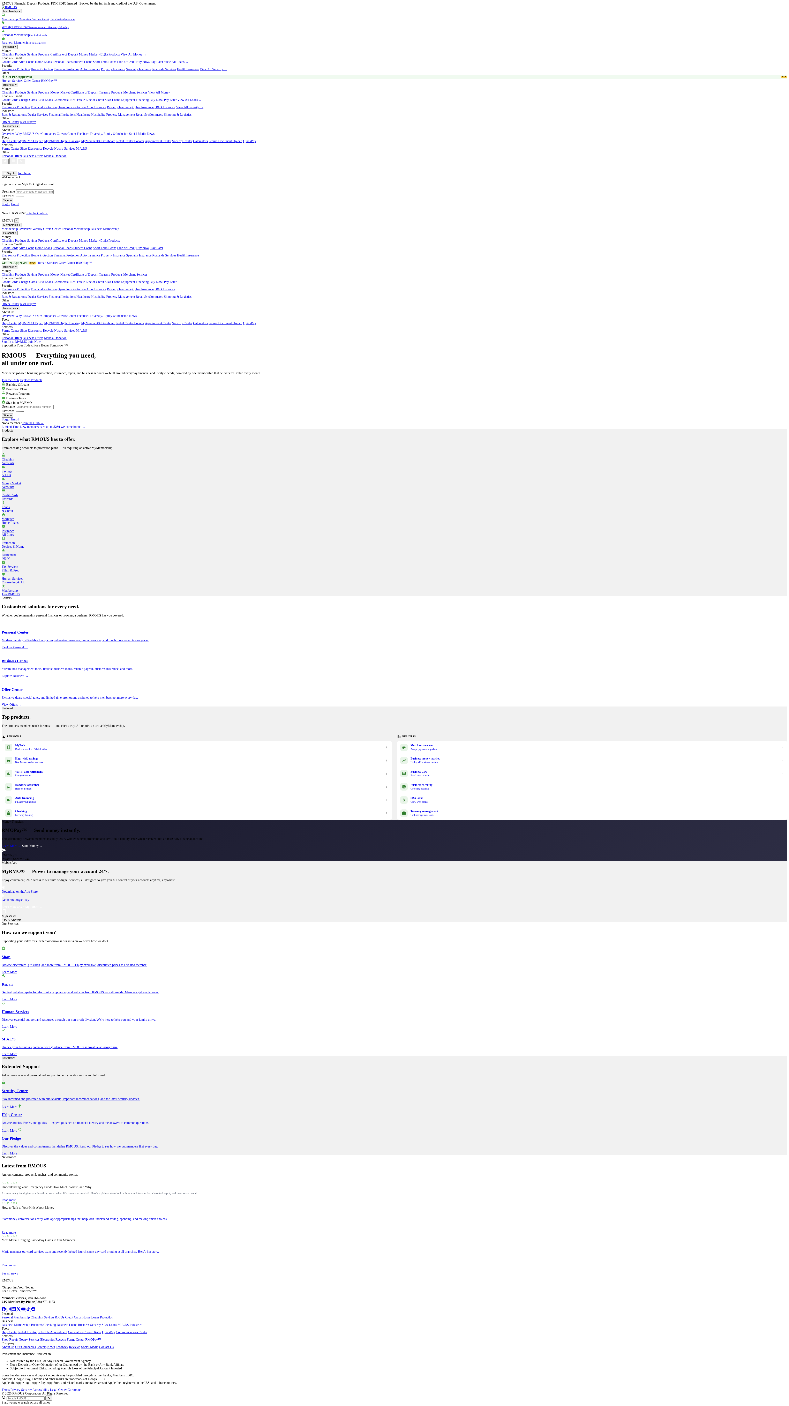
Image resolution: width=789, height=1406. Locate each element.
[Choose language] (6, 167)
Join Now (24, 173)
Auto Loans (26, 61)
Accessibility (40, 1389)
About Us (8, 1347)
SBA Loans (112, 100)
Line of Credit (126, 61)
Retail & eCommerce (149, 114)
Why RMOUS (25, 133)
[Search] (5, 161)
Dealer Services (38, 114)
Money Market (88, 54)
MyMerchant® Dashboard (98, 141)
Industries (136, 1324)
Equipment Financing (135, 100)
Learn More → (11, 845)
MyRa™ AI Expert (30, 141)
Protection (106, 1317)
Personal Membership (76, 229)
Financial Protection (67, 69)
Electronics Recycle (40, 148)
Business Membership (105, 229)
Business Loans (67, 1324)
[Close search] (48, 1398)
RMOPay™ (49, 80)
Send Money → (32, 845)
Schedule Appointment (52, 1332)
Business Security (89, 1324)
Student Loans (82, 61)
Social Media (137, 133)
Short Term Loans (104, 61)
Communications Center (131, 1332)
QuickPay (249, 141)
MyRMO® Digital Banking (62, 141)
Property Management (120, 114)
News (151, 133)
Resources (10, 126)
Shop (23, 148)
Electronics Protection (16, 69)
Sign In (10, 173)
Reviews (74, 1347)
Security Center (182, 141)
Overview (8, 133)
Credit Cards (10, 61)
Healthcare (83, 114)
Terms (6, 1389)
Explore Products (31, 380)
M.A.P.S (81, 148)
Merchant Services (135, 92)
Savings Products (38, 54)
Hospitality (98, 114)
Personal (9, 46)
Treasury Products (110, 92)
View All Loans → (176, 61)
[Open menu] (13, 161)
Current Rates (92, 1332)
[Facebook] (4, 1310)
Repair (13, 1339)
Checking (37, 1317)
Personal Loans (63, 61)
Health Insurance (188, 69)
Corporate (74, 1389)
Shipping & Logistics (177, 114)
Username (8, 191)
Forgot (6, 204)
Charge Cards (28, 100)
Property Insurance (113, 69)
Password (8, 195)
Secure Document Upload (225, 141)
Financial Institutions (62, 114)
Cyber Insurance (143, 107)
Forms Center (10, 148)
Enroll (15, 204)
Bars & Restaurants (14, 114)
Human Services (12, 80)
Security (26, 1389)
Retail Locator (27, 1332)
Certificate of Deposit (64, 54)
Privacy (15, 1389)
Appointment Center (158, 141)
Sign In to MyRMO (14, 341)
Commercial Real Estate (69, 100)
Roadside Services (164, 69)
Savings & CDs (54, 1317)
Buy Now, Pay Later (149, 61)
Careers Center (66, 133)
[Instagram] (9, 1310)
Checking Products (14, 54)
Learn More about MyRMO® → (22, 906)
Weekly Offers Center (46, 229)
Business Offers (33, 156)
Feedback (83, 133)
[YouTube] (23, 1310)
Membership (11, 11)
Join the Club (10, 380)
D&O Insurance (165, 107)
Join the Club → (37, 213)
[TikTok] (28, 1310)
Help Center (9, 141)
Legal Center (58, 1389)
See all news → (12, 1273)
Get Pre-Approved (396, 76)
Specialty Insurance (138, 69)
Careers (41, 1347)
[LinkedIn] (14, 1310)
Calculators (200, 141)
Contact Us (106, 1347)
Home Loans (43, 61)
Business (10, 84)
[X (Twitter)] (18, 1310)
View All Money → (133, 54)
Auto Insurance (90, 69)
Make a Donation (55, 156)
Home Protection (42, 69)
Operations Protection (72, 107)
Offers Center (10, 122)
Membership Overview (17, 229)
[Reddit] (33, 1310)
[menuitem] (394, 17)
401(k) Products (109, 54)
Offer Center (32, 80)
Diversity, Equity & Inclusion (109, 133)
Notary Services (64, 148)
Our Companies (45, 133)
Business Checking (43, 1324)
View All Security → (213, 69)
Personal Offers (12, 156)
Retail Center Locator (130, 141)
